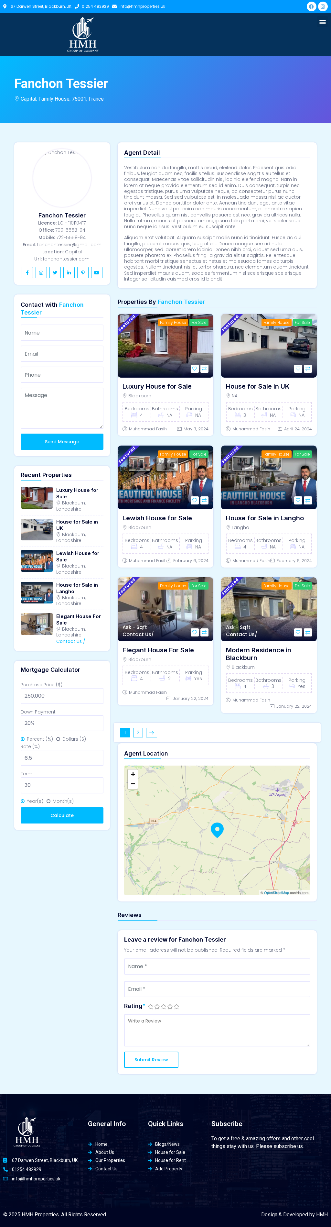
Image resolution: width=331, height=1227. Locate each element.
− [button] (133, 784)
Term (26, 774)
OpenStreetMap (276, 892)
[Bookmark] (195, 369)
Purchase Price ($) (41, 685)
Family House (173, 322)
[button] (322, 21)
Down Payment (38, 712)
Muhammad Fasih (148, 429)
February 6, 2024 (190, 561)
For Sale (199, 322)
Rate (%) (30, 746)
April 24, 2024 (298, 429)
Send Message (62, 441)
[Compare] (204, 369)
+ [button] (133, 774)
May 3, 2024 (196, 429)
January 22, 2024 (190, 698)
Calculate (62, 815)
